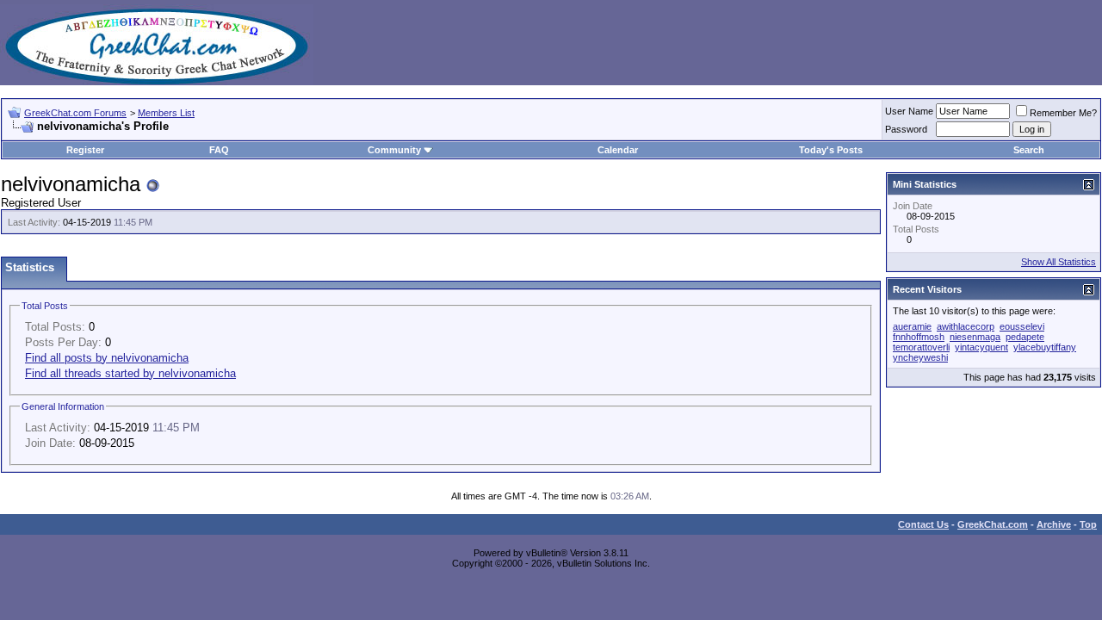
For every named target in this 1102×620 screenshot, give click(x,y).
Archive (1054, 524)
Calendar (617, 150)
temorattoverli (921, 347)
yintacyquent (981, 347)
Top (1088, 524)
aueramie (912, 326)
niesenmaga (975, 337)
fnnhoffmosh (918, 337)
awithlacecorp (965, 326)
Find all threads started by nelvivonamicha (130, 373)
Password (906, 129)
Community (394, 150)
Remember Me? (1063, 113)
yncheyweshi (920, 357)
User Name (909, 111)
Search (1028, 150)
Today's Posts (831, 150)
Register (85, 150)
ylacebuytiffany (1044, 347)
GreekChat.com (992, 524)
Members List (166, 113)
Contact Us (923, 524)
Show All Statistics (1058, 262)
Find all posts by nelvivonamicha (107, 357)
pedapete (1025, 337)
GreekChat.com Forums (75, 113)
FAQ (219, 150)
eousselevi (1022, 326)
